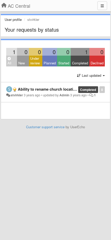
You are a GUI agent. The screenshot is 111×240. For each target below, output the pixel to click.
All (9, 63)
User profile (13, 19)
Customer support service (45, 126)
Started (63, 63)
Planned (50, 63)
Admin (64, 95)
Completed (80, 63)
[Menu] (102, 5)
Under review (35, 61)
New (21, 63)
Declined (97, 63)
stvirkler (17, 95)
